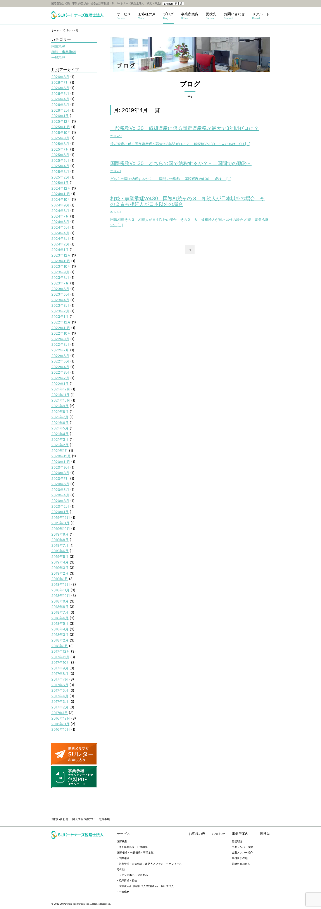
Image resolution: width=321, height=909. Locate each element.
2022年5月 (60, 361)
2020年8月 (60, 473)
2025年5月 (60, 160)
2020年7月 (60, 478)
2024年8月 (60, 210)
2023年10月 (61, 266)
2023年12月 (61, 255)
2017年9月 (59, 668)
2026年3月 (60, 104)
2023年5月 (60, 294)
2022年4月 (60, 367)
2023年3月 (60, 305)
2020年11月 (60, 462)
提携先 (211, 16)
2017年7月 (59, 679)
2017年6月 (59, 685)
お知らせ (218, 834)
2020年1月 (60, 512)
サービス (124, 16)
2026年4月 (60, 99)
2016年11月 (60, 724)
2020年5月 (60, 489)
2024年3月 (60, 238)
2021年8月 (60, 411)
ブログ (168, 16)
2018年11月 (60, 590)
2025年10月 (61, 132)
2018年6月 (60, 618)
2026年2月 (60, 110)
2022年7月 (60, 350)
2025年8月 (60, 143)
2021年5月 (60, 428)
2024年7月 (60, 216)
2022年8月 (60, 344)
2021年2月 (60, 445)
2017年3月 (59, 701)
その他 (121, 869)
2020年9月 (60, 467)
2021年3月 (60, 439)
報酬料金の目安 (241, 863)
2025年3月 (60, 171)
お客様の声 (147, 16)
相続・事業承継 (63, 52)
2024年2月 (60, 244)
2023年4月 (60, 300)
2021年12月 (60, 389)
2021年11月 (60, 395)
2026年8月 (60, 77)
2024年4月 (60, 233)
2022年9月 (60, 339)
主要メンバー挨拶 (242, 847)
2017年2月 (59, 707)
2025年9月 (60, 138)
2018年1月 (59, 646)
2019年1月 (59, 579)
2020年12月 (61, 456)
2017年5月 (59, 690)
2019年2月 (60, 573)
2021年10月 (60, 400)
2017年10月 (60, 662)
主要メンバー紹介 (242, 852)
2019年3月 (60, 567)
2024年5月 (60, 227)
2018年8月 (60, 606)
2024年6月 (60, 222)
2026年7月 (60, 82)
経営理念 (237, 841)
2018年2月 (60, 640)
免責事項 (104, 819)
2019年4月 (60, 562)
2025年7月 (60, 149)
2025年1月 (60, 182)
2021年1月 (59, 450)
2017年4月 (59, 696)
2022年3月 (60, 372)
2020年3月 (60, 501)
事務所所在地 (240, 858)
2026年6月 (60, 88)
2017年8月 (59, 673)
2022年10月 (61, 333)
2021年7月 (59, 417)
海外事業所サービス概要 (133, 847)
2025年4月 (60, 166)
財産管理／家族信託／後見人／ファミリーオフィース (150, 863)
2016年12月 (60, 718)
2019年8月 (60, 540)
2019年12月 (60, 517)
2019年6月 (60, 551)
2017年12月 (60, 651)
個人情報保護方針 (83, 819)
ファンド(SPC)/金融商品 (133, 875)
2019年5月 (60, 556)
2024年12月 (61, 188)
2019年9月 (60, 534)
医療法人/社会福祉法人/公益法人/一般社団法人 (146, 886)
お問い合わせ (234, 16)
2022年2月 (60, 378)
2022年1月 (60, 383)
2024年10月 (61, 199)
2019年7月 (59, 545)
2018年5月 (60, 623)
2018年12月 (60, 584)
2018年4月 (60, 629)
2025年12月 (61, 121)
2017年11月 (60, 657)
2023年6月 (60, 289)
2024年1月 (60, 249)
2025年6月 (60, 155)
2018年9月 (60, 601)
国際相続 (124, 858)
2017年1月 (59, 713)
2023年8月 (60, 277)
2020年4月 (60, 495)
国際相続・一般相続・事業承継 (135, 852)
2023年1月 (60, 316)
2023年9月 (60, 272)
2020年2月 (60, 506)
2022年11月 (60, 328)
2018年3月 (60, 634)
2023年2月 (60, 311)
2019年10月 (60, 528)
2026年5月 (60, 93)
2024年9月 (60, 205)
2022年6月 (60, 356)
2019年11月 (60, 523)
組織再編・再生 (128, 880)
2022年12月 (61, 322)
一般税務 (58, 57)
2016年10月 (60, 729)
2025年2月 (60, 177)
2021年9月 (60, 406)
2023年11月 (60, 261)
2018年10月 (60, 595)
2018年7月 (59, 612)
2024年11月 (60, 194)
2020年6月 (60, 484)
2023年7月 (60, 283)
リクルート (261, 16)
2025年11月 (60, 127)
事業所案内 (189, 16)
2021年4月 (60, 434)
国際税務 (58, 46)
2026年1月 (60, 116)
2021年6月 (60, 422)
